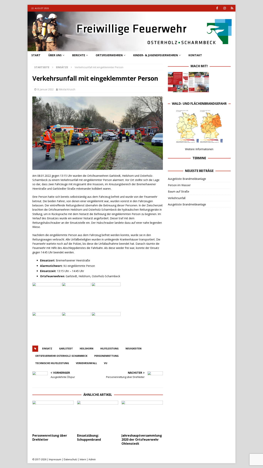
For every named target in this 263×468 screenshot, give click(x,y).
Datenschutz (70, 459)
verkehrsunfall (86, 363)
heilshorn (86, 348)
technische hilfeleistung (52, 363)
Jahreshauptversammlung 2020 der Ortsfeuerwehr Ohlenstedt (141, 439)
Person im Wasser (179, 185)
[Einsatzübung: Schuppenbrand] (97, 416)
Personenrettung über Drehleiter (49, 437)
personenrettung (106, 355)
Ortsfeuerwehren (109, 55)
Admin (92, 459)
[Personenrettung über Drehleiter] (53, 416)
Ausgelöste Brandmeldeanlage (187, 179)
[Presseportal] (232, 8)
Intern (83, 459)
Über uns (55, 55)
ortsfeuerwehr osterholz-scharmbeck (61, 355)
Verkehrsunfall (176, 198)
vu (105, 363)
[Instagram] (224, 8)
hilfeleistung (109, 348)
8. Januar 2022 (45, 89)
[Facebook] (217, 8)
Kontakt (195, 55)
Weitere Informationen (199, 149)
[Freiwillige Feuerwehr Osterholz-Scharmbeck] (131, 49)
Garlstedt (66, 348)
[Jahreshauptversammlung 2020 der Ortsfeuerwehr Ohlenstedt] (142, 416)
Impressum (55, 459)
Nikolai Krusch (67, 89)
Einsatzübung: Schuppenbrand (89, 437)
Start (35, 55)
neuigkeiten (134, 348)
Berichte (78, 55)
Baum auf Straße (178, 191)
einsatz (47, 348)
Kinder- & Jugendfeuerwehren (155, 55)
